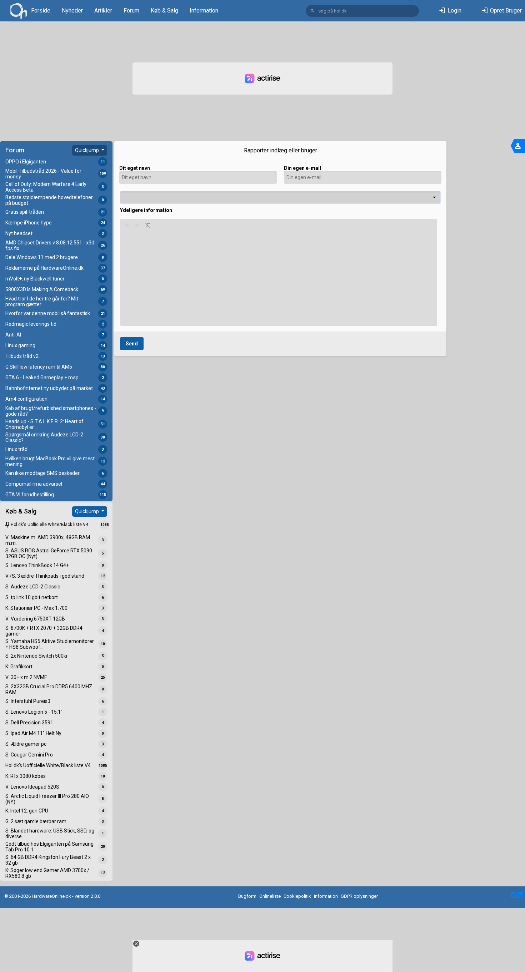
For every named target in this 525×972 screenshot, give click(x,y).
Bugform (247, 896)
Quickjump (87, 150)
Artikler (103, 10)
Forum (131, 10)
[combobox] (280, 197)
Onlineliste (270, 896)
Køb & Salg (164, 10)
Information (204, 10)
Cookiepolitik (297, 896)
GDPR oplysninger (359, 896)
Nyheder (72, 10)
